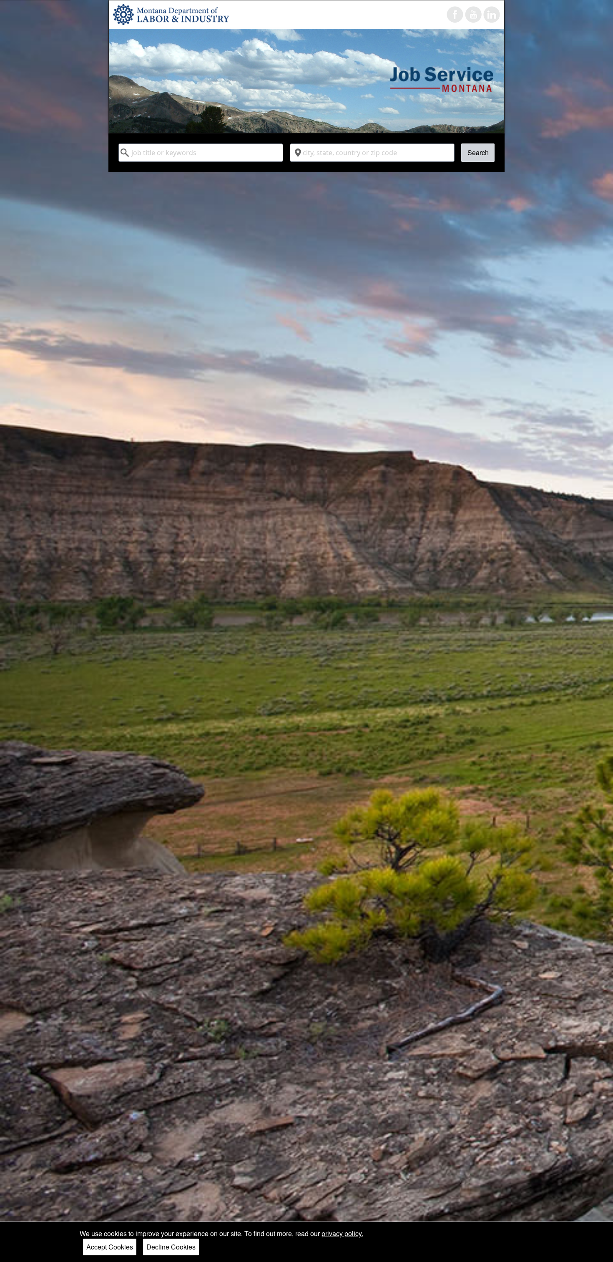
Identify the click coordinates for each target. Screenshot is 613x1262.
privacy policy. (342, 1233)
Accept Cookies (109, 1247)
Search (478, 152)
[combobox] (200, 152)
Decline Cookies (171, 1247)
